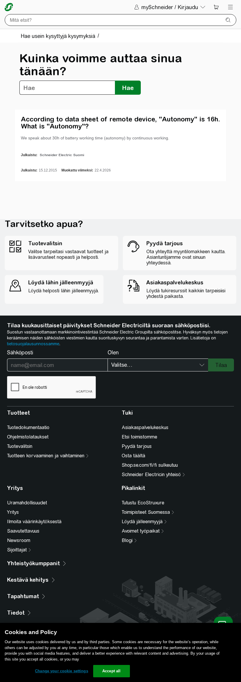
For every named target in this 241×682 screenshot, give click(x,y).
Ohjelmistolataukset (27, 437)
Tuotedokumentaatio (28, 427)
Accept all (111, 671)
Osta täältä (133, 455)
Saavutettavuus (23, 531)
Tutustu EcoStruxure (143, 503)
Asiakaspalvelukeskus (145, 427)
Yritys (13, 512)
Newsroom (18, 540)
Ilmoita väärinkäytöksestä (34, 521)
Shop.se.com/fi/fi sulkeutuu (150, 465)
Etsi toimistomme (139, 437)
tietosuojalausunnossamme (33, 343)
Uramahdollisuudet (27, 503)
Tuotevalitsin (19, 446)
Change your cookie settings (61, 671)
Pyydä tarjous (137, 446)
